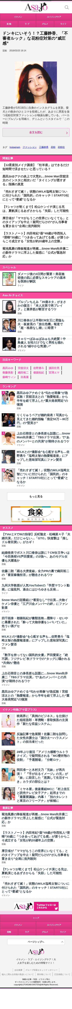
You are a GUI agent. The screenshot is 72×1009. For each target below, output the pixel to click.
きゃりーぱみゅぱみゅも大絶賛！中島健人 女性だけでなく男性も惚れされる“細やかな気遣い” (42, 342)
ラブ (27, 932)
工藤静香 (43, 147)
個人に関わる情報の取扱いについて (18, 974)
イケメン (22, 350)
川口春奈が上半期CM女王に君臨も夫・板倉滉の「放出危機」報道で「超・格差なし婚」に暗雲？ (41, 324)
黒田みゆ (8, 368)
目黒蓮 (25, 377)
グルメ (45, 932)
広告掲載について (62, 974)
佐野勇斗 (38, 368)
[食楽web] (36, 521)
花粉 (53, 147)
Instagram (15, 147)
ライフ (21, 285)
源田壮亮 (54, 368)
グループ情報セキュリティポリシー (41, 970)
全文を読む (36, 132)
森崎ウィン (9, 377)
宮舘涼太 (23, 368)
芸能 (20, 313)
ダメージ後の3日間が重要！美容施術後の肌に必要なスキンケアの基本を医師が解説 (42, 277)
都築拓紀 (38, 372)
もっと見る (36, 496)
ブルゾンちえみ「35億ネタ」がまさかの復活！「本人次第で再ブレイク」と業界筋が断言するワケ (42, 305)
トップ (36, 918)
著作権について (44, 974)
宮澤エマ (54, 372)
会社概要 (18, 970)
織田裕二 (23, 372)
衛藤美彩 (8, 372)
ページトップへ (36, 941)
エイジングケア (54, 925)
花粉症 (61, 147)
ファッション (30, 147)
